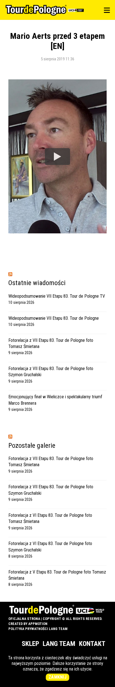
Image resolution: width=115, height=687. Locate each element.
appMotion (37, 624)
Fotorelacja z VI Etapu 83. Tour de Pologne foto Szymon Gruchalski (50, 546)
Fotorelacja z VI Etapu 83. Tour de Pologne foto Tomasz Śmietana (50, 518)
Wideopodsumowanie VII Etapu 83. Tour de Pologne (53, 318)
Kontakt (92, 644)
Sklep (30, 644)
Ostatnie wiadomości (37, 283)
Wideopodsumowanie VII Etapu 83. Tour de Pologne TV (56, 296)
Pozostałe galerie (31, 445)
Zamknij (57, 677)
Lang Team (59, 644)
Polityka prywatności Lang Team (38, 629)
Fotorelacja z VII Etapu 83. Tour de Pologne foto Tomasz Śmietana (50, 343)
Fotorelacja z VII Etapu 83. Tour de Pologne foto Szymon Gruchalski (50, 371)
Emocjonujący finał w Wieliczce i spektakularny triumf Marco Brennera (55, 400)
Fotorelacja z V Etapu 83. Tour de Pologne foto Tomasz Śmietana (57, 575)
